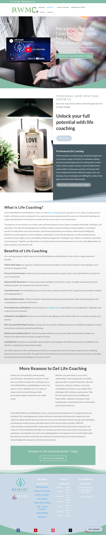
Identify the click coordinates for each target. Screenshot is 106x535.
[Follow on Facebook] (18, 530)
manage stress (54, 307)
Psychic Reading (42, 513)
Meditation (42, 517)
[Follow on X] (70, 530)
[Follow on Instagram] (53, 530)
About (42, 12)
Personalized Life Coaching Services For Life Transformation (76, 35)
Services (50, 7)
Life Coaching (42, 499)
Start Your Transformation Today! (73, 185)
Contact (50, 12)
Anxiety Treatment (42, 495)
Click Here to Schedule (53, 458)
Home (34, 7)
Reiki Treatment (42, 487)
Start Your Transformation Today (74, 55)
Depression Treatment (42, 491)
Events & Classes (63, 7)
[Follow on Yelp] (35, 530)
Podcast (35, 12)
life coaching (53, 212)
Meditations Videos (78, 7)
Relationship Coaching (42, 503)
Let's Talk (64, 138)
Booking (42, 7)
